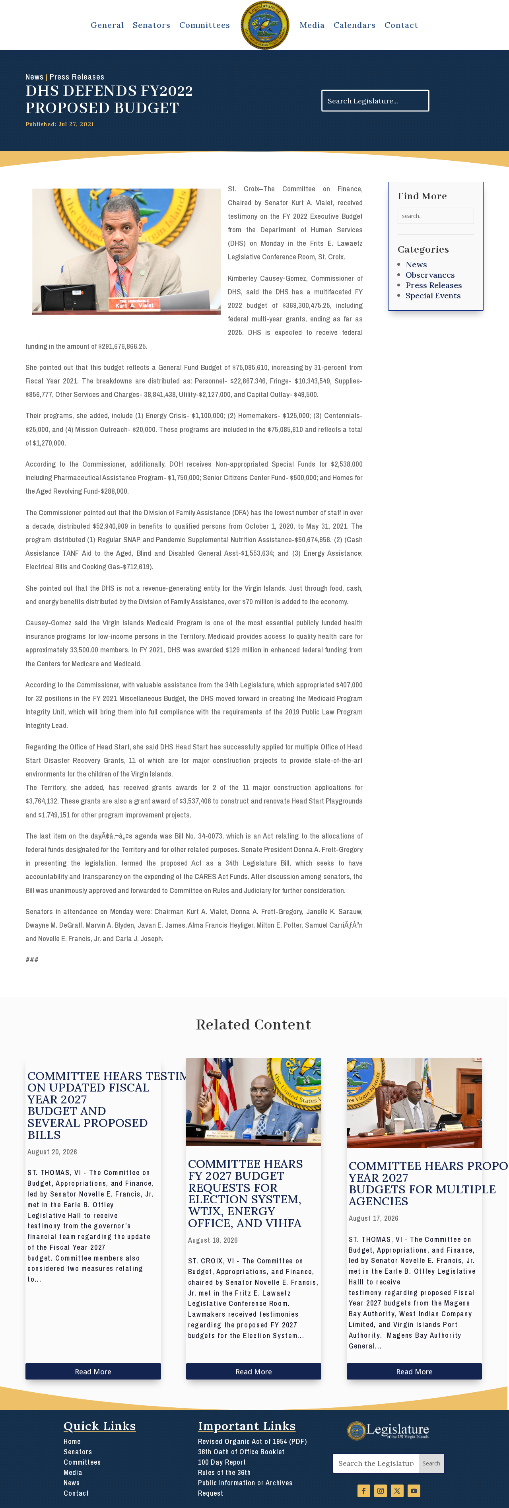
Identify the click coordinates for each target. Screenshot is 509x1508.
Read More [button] (93, 1371)
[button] (431, 1463)
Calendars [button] (355, 25)
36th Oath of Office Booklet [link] (241, 1452)
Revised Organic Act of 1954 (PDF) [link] (252, 1441)
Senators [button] (152, 25)
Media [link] (312, 25)
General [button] (107, 25)
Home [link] (72, 1441)
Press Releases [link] (77, 76)
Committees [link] (82, 1462)
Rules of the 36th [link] (224, 1472)
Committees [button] (204, 25)
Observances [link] (430, 275)
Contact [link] (401, 25)
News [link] (34, 76)
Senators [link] (78, 1452)
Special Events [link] (433, 295)
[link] (265, 25)
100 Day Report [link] (222, 1462)
